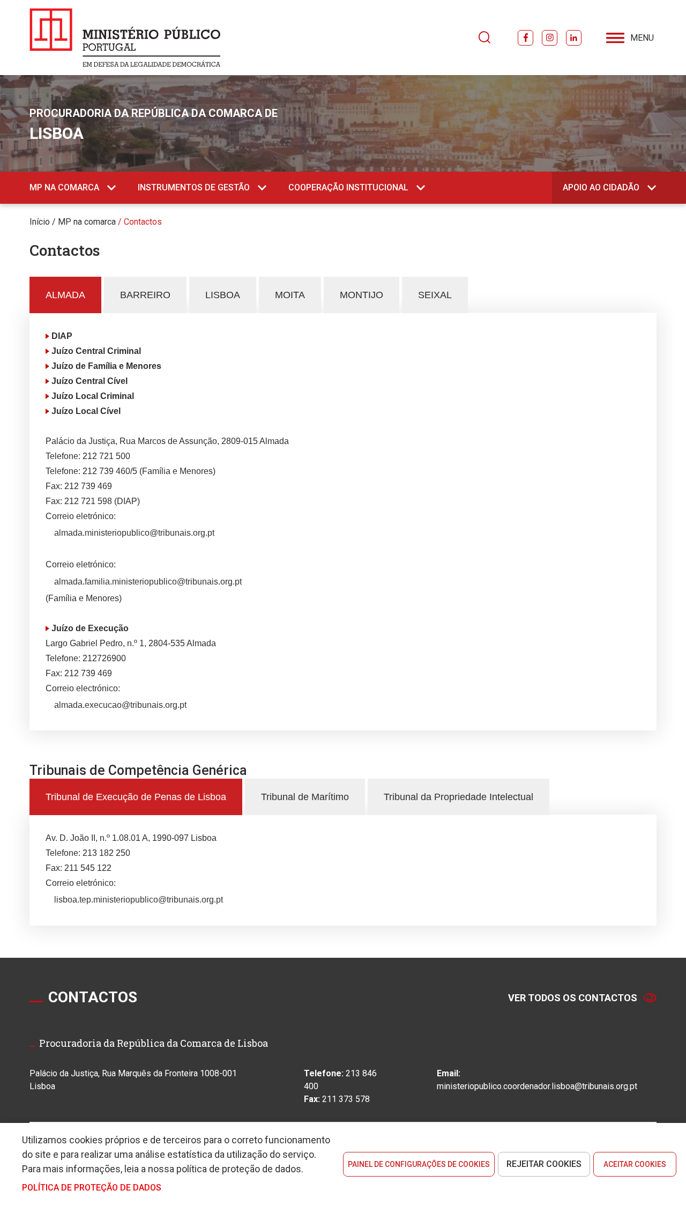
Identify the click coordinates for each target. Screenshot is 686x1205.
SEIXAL (435, 295)
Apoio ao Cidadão (601, 187)
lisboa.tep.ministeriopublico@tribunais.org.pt (138, 899)
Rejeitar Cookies (543, 1164)
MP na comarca (64, 187)
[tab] (65, 295)
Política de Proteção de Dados (91, 1187)
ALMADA (65, 295)
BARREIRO (145, 295)
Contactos (143, 222)
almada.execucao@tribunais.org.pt (120, 704)
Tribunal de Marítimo (305, 797)
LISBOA (222, 295)
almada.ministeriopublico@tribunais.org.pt (134, 532)
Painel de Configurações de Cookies (419, 1164)
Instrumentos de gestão (194, 187)
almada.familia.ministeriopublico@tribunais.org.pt (148, 581)
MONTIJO (361, 295)
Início (39, 222)
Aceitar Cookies (634, 1164)
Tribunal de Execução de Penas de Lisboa (136, 797)
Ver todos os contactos (572, 997)
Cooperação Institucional (348, 187)
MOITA (290, 295)
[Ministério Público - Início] (125, 37)
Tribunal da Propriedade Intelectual (458, 797)
